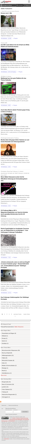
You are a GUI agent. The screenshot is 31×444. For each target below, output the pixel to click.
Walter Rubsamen (18, 326)
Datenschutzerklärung (13, 405)
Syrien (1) (6, 341)
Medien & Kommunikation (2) (13, 366)
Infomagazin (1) (9, 397)
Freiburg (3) (7, 392)
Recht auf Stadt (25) (8, 353)
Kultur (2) (6, 363)
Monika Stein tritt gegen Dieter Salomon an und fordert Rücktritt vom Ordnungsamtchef (15, 139)
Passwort (15, 409)
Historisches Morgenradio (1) (12, 395)
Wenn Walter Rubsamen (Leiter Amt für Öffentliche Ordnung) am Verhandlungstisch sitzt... (15, 176)
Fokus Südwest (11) (9, 390)
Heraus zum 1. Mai (10, 12)
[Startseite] (10, 2)
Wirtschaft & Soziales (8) (10, 361)
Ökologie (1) (7, 368)
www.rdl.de (6, 438)
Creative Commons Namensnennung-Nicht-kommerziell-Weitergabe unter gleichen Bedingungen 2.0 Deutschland (15, 419)
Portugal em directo (7, 5)
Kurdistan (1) (7, 344)
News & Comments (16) (10, 385)
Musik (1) (6, 371)
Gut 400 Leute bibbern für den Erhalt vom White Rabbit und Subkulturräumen (15, 44)
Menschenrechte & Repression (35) (15, 351)
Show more (4, 375)
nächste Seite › (18, 314)
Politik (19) (6, 358)
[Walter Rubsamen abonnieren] (0, 402)
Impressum (4, 405)
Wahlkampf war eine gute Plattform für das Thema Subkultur (13, 78)
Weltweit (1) (7, 336)
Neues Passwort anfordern (11, 414)
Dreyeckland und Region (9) (12, 334)
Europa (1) (6, 339)
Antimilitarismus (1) (10, 373)
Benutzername (9, 409)
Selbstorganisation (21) (12, 356)
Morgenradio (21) (9, 382)
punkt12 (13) (7, 387)
